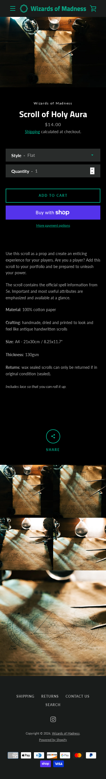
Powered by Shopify (53, 740)
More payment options (53, 225)
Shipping (32, 131)
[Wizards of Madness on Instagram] (53, 718)
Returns (50, 696)
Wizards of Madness (66, 733)
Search (53, 705)
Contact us (78, 696)
